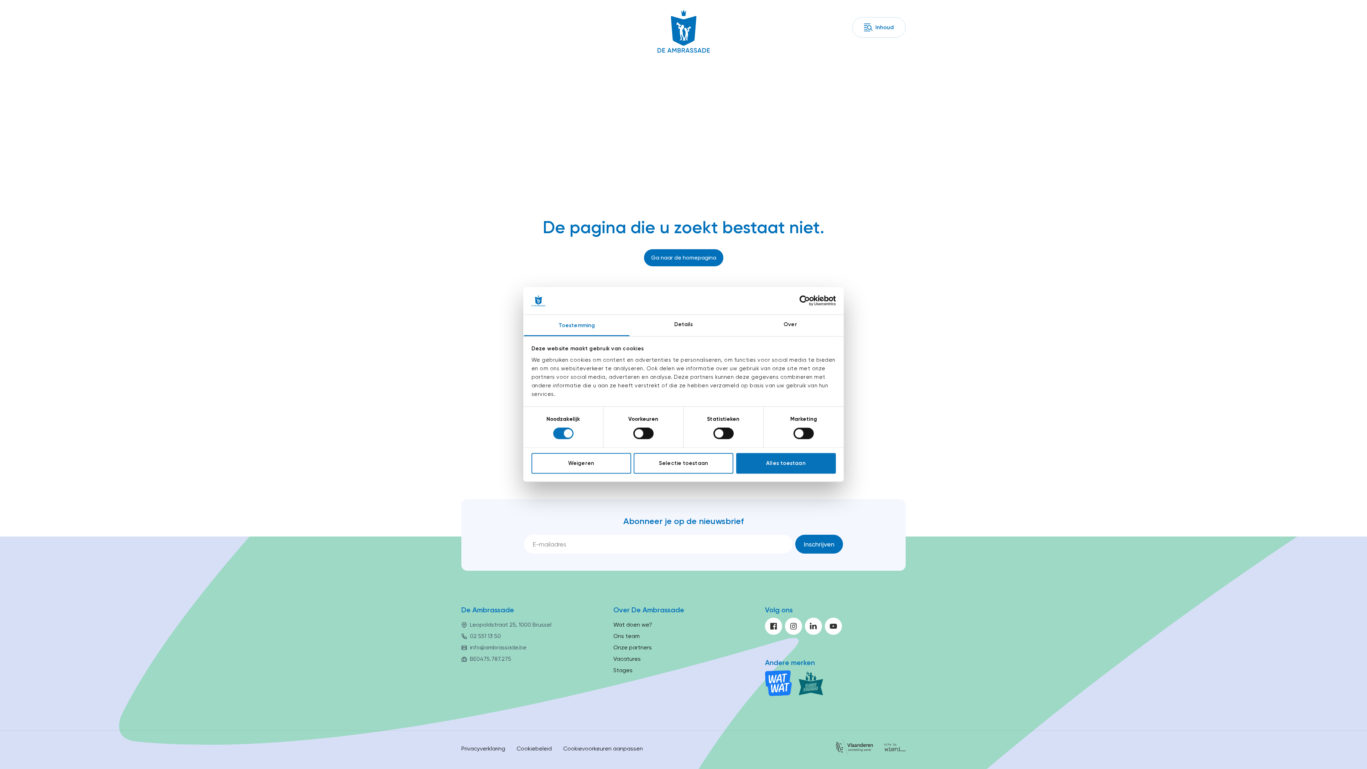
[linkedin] (813, 626)
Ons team (626, 636)
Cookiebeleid (534, 748)
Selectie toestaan (683, 463)
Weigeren (581, 463)
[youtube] (833, 626)
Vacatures (627, 658)
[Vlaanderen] (854, 748)
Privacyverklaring (483, 748)
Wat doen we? (632, 624)
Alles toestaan (785, 463)
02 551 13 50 (485, 636)
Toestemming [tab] (577, 325)
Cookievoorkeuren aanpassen (603, 748)
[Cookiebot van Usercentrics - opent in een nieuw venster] (805, 300)
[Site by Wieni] (895, 748)
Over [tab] (790, 324)
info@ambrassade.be (498, 647)
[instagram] (793, 626)
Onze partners (632, 647)
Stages (623, 670)
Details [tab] (683, 324)
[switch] (643, 433)
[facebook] (773, 626)
